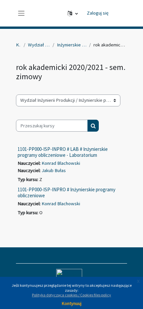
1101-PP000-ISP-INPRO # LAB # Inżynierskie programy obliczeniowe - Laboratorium (63, 152)
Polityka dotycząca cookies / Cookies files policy (71, 294)
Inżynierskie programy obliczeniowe (71, 45)
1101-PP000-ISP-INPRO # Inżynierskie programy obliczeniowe (66, 192)
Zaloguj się (97, 13)
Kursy (18, 45)
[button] (72, 13)
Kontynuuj (71, 303)
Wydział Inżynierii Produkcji (39, 45)
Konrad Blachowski (61, 163)
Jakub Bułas (54, 170)
